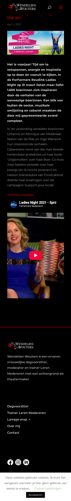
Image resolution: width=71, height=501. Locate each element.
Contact (13, 432)
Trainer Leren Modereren (26, 413)
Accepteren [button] (35, 494)
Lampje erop (17, 419)
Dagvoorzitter (18, 406)
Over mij (13, 426)
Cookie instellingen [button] (47, 488)
